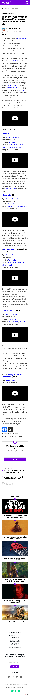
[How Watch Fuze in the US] (15, 612)
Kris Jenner (22, 90)
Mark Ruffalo (23, 322)
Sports (14, 199)
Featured (17, 433)
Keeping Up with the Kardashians (12, 376)
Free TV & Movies (15, 640)
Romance (15, 255)
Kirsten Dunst (12, 206)
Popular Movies (15, 637)
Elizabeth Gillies (11, 189)
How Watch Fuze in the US (15, 622)
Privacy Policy (20, 687)
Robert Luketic (13, 260)
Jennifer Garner (13, 322)
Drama (8, 380)
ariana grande (7, 433)
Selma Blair (10, 265)
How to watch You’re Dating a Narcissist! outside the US (15, 580)
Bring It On (7, 195)
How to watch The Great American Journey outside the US (15, 516)
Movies (14, 435)
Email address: (15, 660)
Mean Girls (7, 133)
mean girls (6, 435)
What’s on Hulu (15, 644)
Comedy (8, 137)
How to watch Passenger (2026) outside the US (15, 601)
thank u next (17, 437)
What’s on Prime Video (15, 647)
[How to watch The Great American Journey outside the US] (15, 506)
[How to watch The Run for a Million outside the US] (15, 527)
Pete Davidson (16, 61)
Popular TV (15, 638)
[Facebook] (4, 429)
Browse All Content (15, 641)
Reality (13, 380)
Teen (18, 199)
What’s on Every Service (15, 649)
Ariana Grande (21, 38)
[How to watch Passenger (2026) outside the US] (15, 591)
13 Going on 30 (9, 310)
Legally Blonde (8, 249)
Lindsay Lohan (13, 144)
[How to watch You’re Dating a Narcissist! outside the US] (15, 570)
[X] (10, 429)
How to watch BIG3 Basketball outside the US (15, 559)
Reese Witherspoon (14, 262)
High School (16, 137)
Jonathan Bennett (11, 88)
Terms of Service (10, 687)
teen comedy (7, 437)
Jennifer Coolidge (14, 85)
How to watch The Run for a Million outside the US (15, 538)
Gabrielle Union (23, 206)
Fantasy (14, 314)
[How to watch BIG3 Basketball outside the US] (15, 548)
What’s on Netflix (15, 643)
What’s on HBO (15, 646)
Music (20, 435)
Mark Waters (12, 142)
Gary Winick (12, 319)
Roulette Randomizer (15, 636)
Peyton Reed (12, 204)
